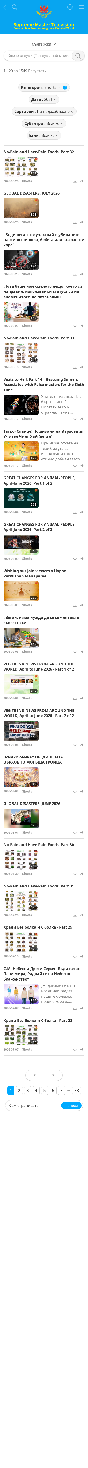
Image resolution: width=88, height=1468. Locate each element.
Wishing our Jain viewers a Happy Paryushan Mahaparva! (35, 573)
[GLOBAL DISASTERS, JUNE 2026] (21, 818)
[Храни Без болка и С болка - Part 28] (21, 1035)
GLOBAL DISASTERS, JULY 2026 (32, 193)
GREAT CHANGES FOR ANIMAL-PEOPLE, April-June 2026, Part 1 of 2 (40, 480)
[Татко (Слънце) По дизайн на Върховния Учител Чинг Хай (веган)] (21, 451)
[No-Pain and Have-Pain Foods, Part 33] (21, 353)
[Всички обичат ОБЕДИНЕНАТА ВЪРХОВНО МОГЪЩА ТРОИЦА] (21, 777)
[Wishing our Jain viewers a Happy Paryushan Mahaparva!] (21, 591)
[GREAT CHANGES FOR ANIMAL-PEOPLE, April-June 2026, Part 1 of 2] (21, 498)
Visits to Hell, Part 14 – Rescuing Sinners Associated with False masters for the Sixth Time (44, 385)
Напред (71, 1105)
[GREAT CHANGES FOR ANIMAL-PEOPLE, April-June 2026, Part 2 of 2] (21, 545)
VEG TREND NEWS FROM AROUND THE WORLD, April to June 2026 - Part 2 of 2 (39, 713)
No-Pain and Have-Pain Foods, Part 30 (39, 844)
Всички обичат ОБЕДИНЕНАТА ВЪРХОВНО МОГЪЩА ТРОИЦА (33, 759)
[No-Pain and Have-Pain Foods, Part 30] (21, 860)
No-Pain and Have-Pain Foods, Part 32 (39, 151)
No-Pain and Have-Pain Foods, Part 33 (39, 338)
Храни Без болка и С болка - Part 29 (38, 927)
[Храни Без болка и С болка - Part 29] (21, 942)
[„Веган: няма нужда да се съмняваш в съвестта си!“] (21, 638)
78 (76, 1090)
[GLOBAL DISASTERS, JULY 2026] (21, 208)
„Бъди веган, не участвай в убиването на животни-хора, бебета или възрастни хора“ (44, 240)
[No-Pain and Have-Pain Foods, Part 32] (21, 167)
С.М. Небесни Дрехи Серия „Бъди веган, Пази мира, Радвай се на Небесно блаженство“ (43, 974)
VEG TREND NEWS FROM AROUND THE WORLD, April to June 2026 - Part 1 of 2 (39, 666)
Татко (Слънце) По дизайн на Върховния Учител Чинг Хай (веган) (43, 434)
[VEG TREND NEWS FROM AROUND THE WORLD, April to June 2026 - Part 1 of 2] (21, 684)
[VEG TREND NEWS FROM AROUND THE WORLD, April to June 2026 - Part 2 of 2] (21, 731)
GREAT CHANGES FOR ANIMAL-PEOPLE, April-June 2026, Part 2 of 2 (40, 527)
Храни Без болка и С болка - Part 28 (38, 1020)
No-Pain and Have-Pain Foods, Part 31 (39, 886)
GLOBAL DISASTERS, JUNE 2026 (32, 803)
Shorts (27, 181)
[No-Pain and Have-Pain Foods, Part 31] (21, 901)
